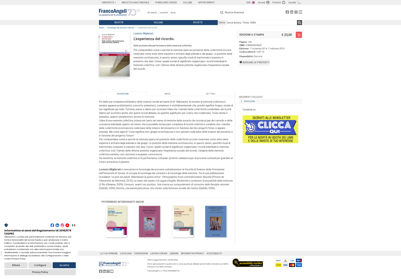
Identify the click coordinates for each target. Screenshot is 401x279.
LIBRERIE (174, 253)
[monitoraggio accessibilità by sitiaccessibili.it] (248, 260)
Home (101, 28)
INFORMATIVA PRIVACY (192, 253)
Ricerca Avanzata (234, 12)
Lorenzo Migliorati (143, 33)
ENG (249, 2)
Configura (40, 265)
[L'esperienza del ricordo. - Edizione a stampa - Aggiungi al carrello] (299, 35)
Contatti (164, 12)
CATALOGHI (126, 253)
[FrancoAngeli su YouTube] (300, 12)
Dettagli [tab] (210, 94)
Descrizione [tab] (123, 94)
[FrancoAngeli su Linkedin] (291, 12)
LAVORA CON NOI (158, 253)
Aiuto (173, 12)
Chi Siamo (152, 12)
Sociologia (249, 101)
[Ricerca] (299, 22)
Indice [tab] (167, 94)
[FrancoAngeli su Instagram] (296, 12)
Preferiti (277, 2)
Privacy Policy (40, 272)
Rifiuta (16, 265)
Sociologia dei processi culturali (120, 28)
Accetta (64, 265)
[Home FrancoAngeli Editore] (120, 12)
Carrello (292, 2)
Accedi (261, 2)
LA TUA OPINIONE (109, 253)
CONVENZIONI (141, 253)
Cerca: (221, 22)
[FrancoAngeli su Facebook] (287, 12)
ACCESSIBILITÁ (214, 253)
